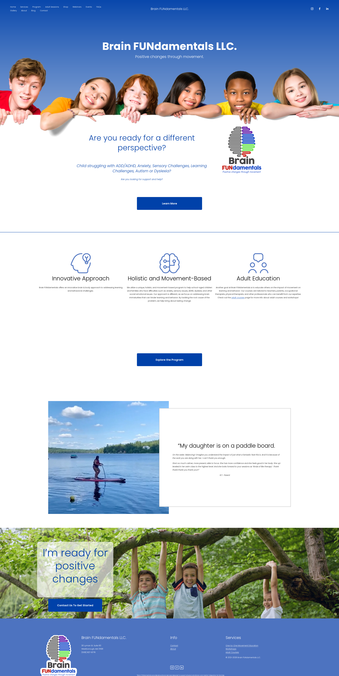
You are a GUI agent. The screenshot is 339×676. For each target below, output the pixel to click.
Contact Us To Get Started (75, 605)
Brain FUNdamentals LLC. (170, 9)
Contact (44, 10)
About (24, 10)
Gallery (13, 10)
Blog (33, 10)
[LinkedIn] (327, 8)
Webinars (77, 7)
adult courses (237, 297)
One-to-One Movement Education (242, 645)
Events (89, 7)
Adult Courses (232, 652)
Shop (65, 7)
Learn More (169, 203)
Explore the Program (169, 360)
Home (13, 7)
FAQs (98, 7)
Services (24, 7)
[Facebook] (319, 8)
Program (36, 7)
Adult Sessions (52, 7)
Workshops (231, 649)
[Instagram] (312, 8)
